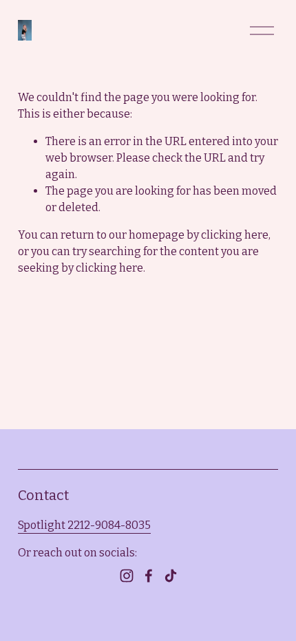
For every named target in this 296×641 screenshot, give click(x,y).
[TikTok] (171, 576)
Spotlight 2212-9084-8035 (84, 525)
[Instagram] (127, 576)
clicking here (234, 234)
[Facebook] (149, 576)
